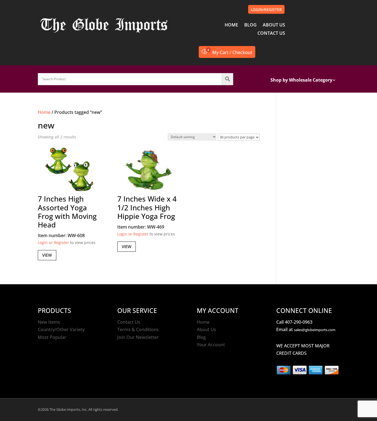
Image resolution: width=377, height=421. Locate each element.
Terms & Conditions (138, 329)
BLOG (250, 25)
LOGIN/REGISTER (266, 9)
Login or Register (53, 242)
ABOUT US (274, 25)
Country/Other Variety (61, 329)
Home (44, 112)
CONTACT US (271, 33)
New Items (49, 322)
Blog (201, 337)
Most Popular (52, 337)
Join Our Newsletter (138, 337)
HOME (231, 25)
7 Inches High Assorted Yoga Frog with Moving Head (67, 212)
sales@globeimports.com (314, 329)
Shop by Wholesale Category (301, 80)
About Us (206, 329)
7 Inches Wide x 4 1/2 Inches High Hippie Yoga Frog (147, 207)
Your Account (211, 345)
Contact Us (128, 322)
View (47, 255)
